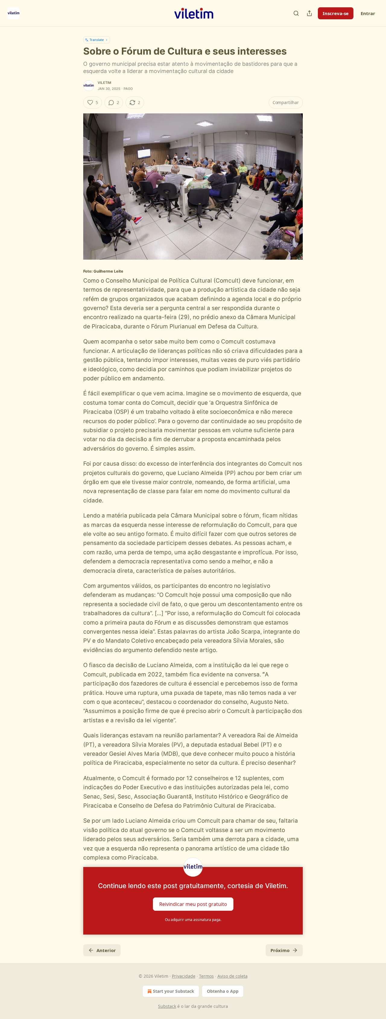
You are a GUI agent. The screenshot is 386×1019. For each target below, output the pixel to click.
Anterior (106, 950)
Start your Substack (173, 991)
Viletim (104, 83)
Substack (167, 1006)
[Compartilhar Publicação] (309, 13)
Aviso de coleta (232, 976)
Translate (97, 39)
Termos (206, 976)
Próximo (280, 950)
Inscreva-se (336, 13)
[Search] (296, 13)
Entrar (368, 13)
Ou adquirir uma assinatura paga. (193, 919)
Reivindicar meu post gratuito (193, 904)
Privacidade (183, 976)
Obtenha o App (223, 991)
